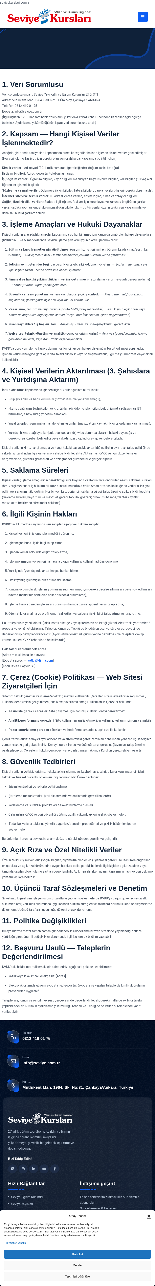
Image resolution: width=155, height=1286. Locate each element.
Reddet (77, 1265)
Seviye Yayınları (22, 1204)
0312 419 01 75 (36, 1038)
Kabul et (77, 1254)
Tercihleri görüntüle (77, 1276)
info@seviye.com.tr (41, 1063)
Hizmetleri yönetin (16, 1243)
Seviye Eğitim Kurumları (27, 1197)
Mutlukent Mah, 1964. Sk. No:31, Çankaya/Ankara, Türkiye (77, 1087)
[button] (149, 1216)
